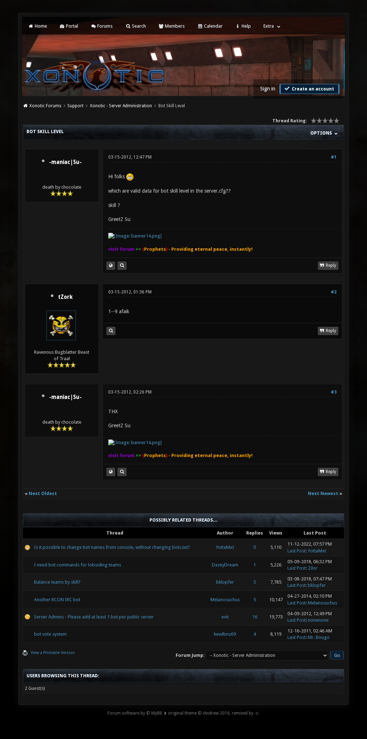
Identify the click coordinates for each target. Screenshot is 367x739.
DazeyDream (225, 565)
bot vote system (50, 634)
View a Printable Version (53, 652)
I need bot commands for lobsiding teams (77, 565)
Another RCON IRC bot (57, 599)
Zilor (313, 568)
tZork (65, 297)
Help (245, 26)
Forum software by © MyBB (135, 713)
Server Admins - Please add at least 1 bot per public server (94, 617)
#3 (334, 392)
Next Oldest (43, 493)
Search (138, 26)
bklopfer (225, 582)
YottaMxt (225, 547)
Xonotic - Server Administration (121, 105)
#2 (334, 292)
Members (174, 26)
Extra (268, 26)
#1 (334, 157)
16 (254, 617)
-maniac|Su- (65, 162)
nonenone (318, 620)
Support (75, 105)
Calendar (213, 26)
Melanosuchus (225, 599)
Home (40, 26)
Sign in (267, 88)
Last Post (296, 551)
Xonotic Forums (45, 105)
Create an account (312, 88)
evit (225, 617)
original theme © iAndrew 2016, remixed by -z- (213, 713)
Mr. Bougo (319, 637)
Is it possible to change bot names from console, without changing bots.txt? (112, 547)
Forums (104, 26)
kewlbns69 (225, 634)
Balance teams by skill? (57, 582)
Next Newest (323, 493)
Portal (71, 26)
